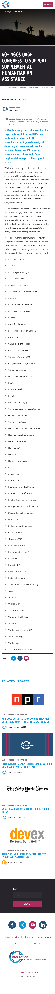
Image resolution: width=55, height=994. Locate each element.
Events (40, 937)
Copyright (20, 972)
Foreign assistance (16, 121)
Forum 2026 (19, 11)
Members (16, 937)
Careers (17, 943)
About (48, 937)
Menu (49, 4)
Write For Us (29, 937)
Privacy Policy (33, 972)
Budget (12, 118)
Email (15, 888)
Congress (42, 118)
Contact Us (36, 943)
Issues (7, 937)
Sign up (27, 903)
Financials (26, 943)
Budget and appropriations (26, 118)
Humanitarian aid (31, 121)
